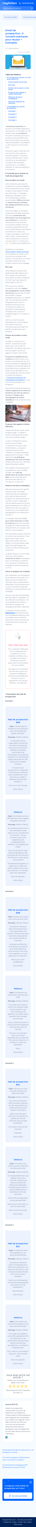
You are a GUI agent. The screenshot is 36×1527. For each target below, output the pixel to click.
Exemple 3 (12, 117)
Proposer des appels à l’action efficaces (17, 93)
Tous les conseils (10, 17)
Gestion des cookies (24, 1522)
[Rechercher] (32, 8)
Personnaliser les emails (17, 82)
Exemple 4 (12, 120)
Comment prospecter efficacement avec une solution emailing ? (16, 1459)
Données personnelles (24, 1520)
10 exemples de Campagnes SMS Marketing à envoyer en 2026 (15, 1466)
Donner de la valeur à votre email (18, 88)
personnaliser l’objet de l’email (17, 252)
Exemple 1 (12, 111)
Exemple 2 (12, 114)
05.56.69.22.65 (28, 3)
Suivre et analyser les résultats (16, 102)
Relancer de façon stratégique (15, 98)
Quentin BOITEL (13, 48)
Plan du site (18, 1524)
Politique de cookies (10, 1522)
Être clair (11, 85)
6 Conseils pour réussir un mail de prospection (18, 78)
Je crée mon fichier (19, 1496)
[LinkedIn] (6, 1438)
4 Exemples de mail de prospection (16, 107)
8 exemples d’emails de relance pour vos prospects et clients (18, 1451)
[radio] (10, 1386)
